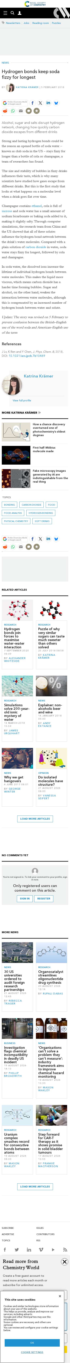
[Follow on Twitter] (17, 1250)
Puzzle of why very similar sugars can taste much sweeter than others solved (51, 638)
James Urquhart (12, 732)
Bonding (9, 504)
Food (51, 504)
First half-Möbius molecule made (44, 449)
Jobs (26, 23)
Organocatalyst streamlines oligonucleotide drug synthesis (50, 977)
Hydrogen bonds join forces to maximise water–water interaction (14, 638)
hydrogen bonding (41, 513)
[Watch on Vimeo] (41, 1250)
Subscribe (8, 1228)
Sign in (25, 898)
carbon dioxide (35, 247)
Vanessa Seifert (47, 797)
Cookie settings (32, 1352)
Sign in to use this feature (51, 94)
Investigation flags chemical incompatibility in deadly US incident (16, 1055)
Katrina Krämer (27, 87)
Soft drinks (42, 521)
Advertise (8, 1234)
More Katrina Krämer (19, 412)
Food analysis (13, 513)
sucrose (7, 211)
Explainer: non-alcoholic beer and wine (50, 708)
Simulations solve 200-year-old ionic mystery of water (16, 712)
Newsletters (13, 23)
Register (43, 898)
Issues (40, 1228)
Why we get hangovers (13, 779)
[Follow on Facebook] (5, 1250)
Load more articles (35, 818)
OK (32, 1342)
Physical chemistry (16, 521)
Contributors (45, 1234)
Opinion (43, 773)
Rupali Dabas (53, 993)
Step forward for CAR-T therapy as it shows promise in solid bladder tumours (50, 1143)
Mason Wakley (45, 1089)
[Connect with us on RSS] (65, 1250)
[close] (68, 94)
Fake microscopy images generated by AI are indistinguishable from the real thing (50, 476)
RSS (38, 1240)
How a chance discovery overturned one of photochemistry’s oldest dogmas (49, 430)
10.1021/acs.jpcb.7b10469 (27, 356)
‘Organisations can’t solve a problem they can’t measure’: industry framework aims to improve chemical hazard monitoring (51, 1062)
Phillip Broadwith (13, 1074)
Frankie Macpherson (48, 1165)
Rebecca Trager (13, 1002)
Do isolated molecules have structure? (50, 781)
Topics (6, 1240)
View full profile (22, 400)
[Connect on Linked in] (29, 1250)
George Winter (12, 790)
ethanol (37, 206)
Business (9, 1043)
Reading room (40, 23)
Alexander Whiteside (15, 660)
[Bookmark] (36, 111)
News (5, 62)
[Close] (60, 1296)
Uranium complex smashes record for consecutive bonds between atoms (16, 1143)
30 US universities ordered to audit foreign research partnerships (14, 981)
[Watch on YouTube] (53, 1250)
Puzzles (56, 23)
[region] (32, 1327)
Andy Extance (45, 725)
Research (10, 624)
